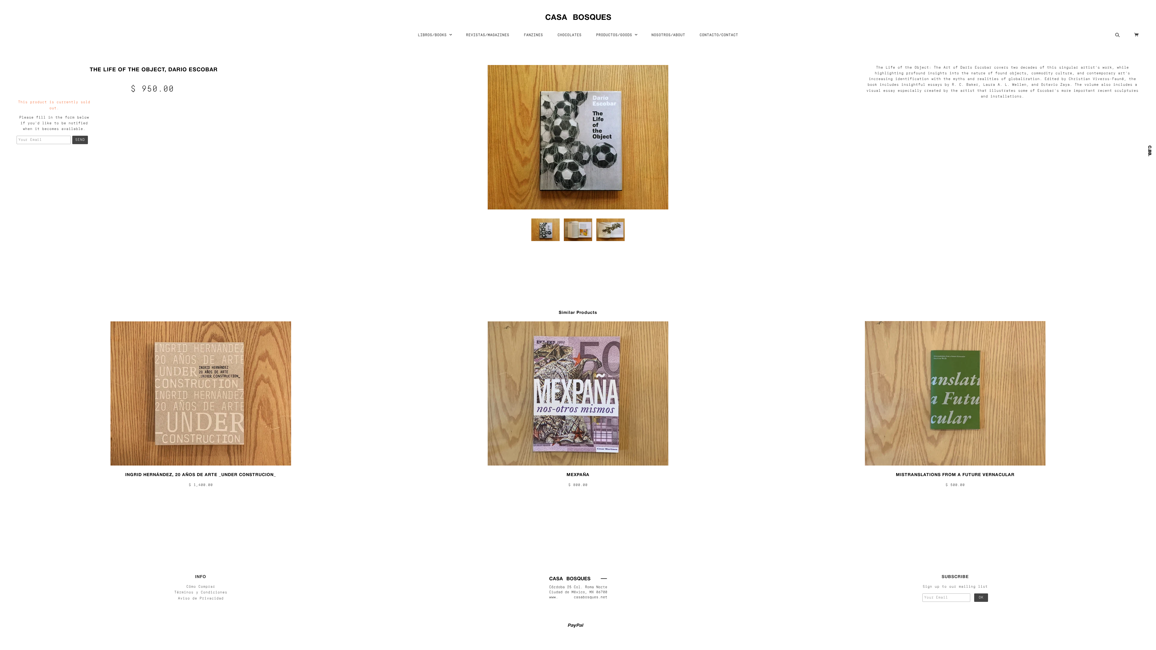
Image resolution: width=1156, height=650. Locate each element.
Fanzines (533, 35)
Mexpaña (578, 474)
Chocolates (570, 35)
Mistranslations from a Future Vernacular (955, 474)
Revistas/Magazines (487, 35)
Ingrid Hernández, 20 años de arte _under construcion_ (200, 474)
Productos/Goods (615, 35)
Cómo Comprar (200, 587)
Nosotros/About (668, 35)
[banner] (578, 16)
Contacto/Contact (719, 35)
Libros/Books (433, 35)
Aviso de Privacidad (201, 598)
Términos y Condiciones (200, 592)
